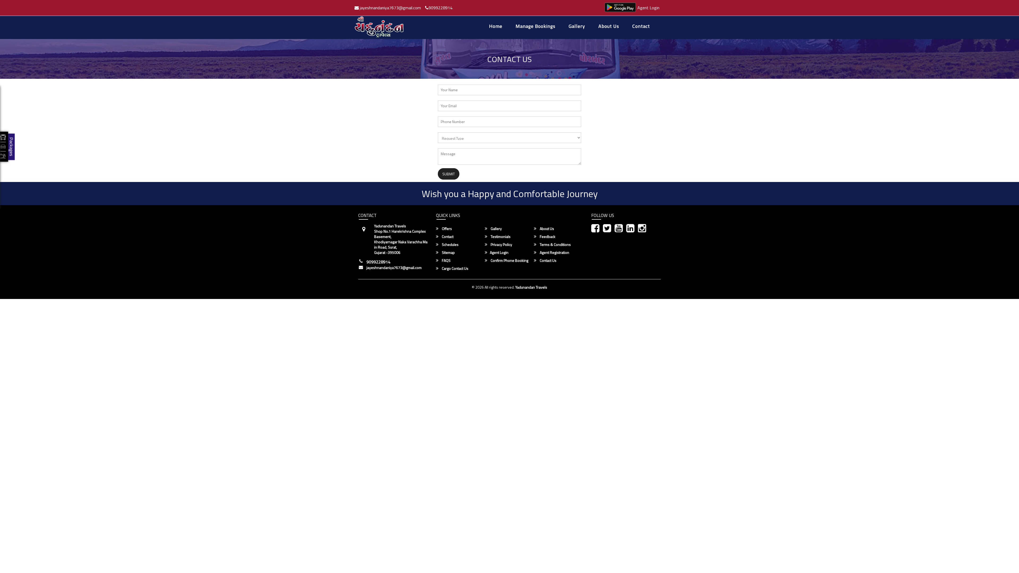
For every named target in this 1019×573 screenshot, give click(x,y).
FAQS (446, 260)
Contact (641, 27)
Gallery (577, 27)
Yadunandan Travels (531, 287)
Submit (448, 174)
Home (495, 27)
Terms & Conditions (555, 244)
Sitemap (448, 252)
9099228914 (440, 8)
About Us (608, 27)
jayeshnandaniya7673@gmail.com (390, 8)
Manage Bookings (535, 27)
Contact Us (547, 260)
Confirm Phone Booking (509, 260)
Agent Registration (554, 252)
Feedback (547, 236)
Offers (446, 228)
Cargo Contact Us (454, 268)
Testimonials (500, 236)
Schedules (450, 244)
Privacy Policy (501, 244)
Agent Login (648, 8)
